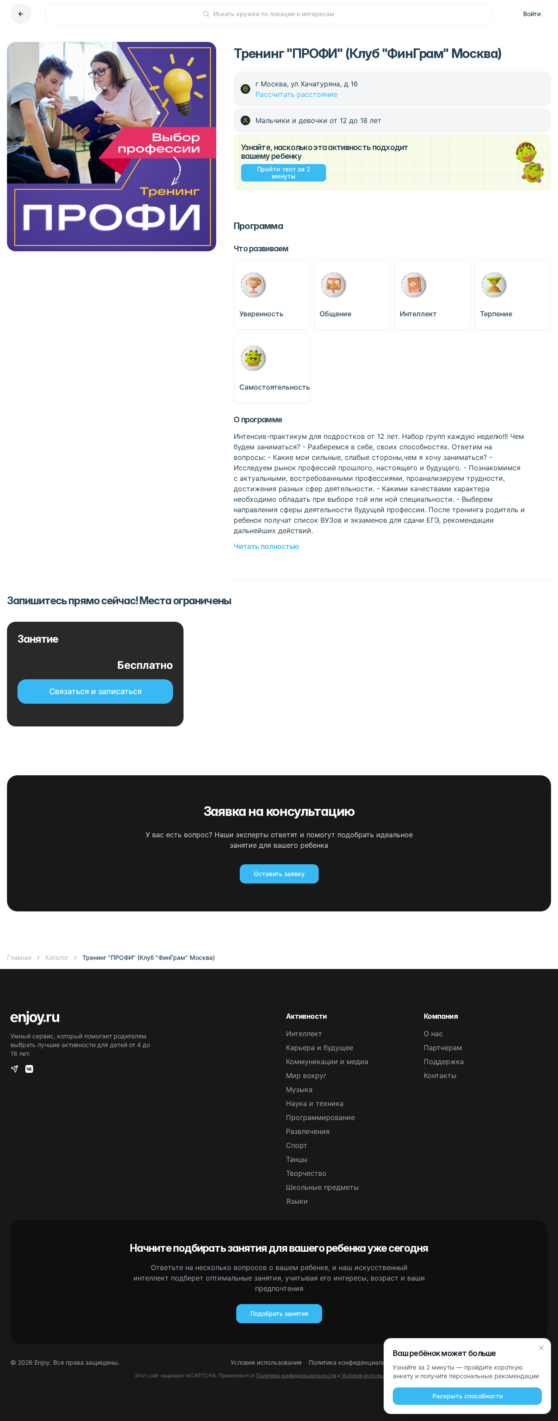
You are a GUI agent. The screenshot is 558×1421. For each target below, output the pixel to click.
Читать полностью (266, 546)
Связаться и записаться (95, 691)
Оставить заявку (279, 873)
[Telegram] (14, 1069)
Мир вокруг (306, 1075)
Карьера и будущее (319, 1047)
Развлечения (308, 1131)
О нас (433, 1033)
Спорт (296, 1145)
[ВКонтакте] (29, 1069)
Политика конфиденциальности (355, 1362)
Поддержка (444, 1061)
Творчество (306, 1173)
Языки (297, 1201)
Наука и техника (315, 1103)
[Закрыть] (541, 1348)
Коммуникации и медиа (327, 1061)
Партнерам (443, 1047)
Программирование (320, 1117)
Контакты (440, 1075)
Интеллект (304, 1033)
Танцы (296, 1159)
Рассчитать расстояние (296, 94)
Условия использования (266, 1362)
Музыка (299, 1089)
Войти (532, 13)
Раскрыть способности (467, 1396)
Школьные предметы (322, 1187)
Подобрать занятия (279, 1313)
